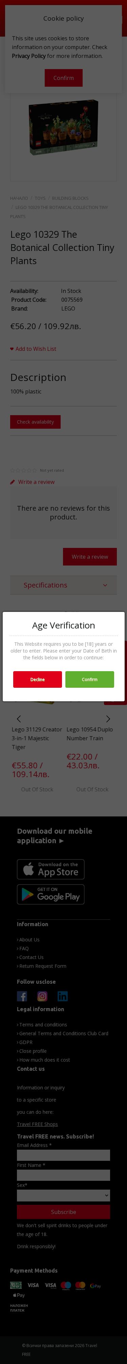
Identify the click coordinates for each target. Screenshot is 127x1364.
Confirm (90, 679)
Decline (37, 679)
